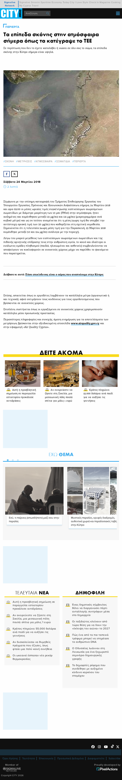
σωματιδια (63, 161)
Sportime (46, 2)
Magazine (105, 2)
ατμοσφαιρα (44, 161)
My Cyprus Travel (29, 5)
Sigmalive (24, 2)
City (72, 2)
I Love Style (81, 2)
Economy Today (60, 2)
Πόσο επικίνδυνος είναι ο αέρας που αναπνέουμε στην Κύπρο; (64, 274)
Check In (94, 2)
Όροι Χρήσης (10, 758)
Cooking (116, 2)
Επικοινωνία (46, 758)
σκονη (9, 161)
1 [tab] (7, 459)
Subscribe (115, 758)
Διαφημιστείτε (96, 758)
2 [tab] (12, 459)
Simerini (35, 2)
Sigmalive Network (9, 4)
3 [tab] (17, 459)
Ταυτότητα (28, 758)
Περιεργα (12, 27)
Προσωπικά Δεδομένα (70, 758)
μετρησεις (25, 161)
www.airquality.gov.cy (85, 323)
